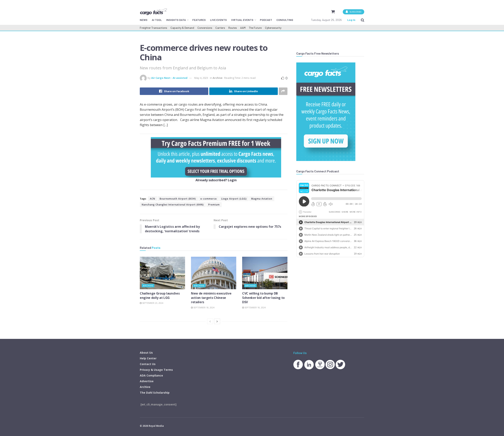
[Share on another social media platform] (283, 91)
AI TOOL (157, 19)
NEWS (143, 19)
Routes (232, 27)
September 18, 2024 (203, 307)
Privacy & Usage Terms (156, 370)
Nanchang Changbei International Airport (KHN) (173, 204)
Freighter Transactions (153, 27)
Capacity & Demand (182, 27)
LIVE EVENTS (218, 19)
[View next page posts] (217, 321)
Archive (217, 78)
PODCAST (266, 19)
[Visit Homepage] (153, 11)
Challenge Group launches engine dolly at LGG (160, 295)
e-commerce (208, 198)
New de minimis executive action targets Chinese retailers (211, 297)
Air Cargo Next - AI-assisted (169, 78)
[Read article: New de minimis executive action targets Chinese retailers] (213, 273)
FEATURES (199, 19)
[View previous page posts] (210, 321)
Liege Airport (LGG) (234, 198)
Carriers (220, 27)
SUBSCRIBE (355, 11)
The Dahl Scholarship (155, 392)
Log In (351, 19)
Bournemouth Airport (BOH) (178, 198)
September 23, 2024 (152, 302)
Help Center (148, 358)
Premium (214, 204)
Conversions (204, 27)
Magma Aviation (261, 198)
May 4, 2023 (201, 78)
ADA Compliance (151, 375)
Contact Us (148, 364)
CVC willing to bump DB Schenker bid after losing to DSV (263, 297)
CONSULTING (284, 19)
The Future (255, 27)
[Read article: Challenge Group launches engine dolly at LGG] (162, 273)
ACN (152, 198)
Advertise (147, 381)
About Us (146, 352)
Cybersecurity (273, 27)
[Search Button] (362, 20)
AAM (243, 27)
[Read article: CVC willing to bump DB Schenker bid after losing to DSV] (264, 273)
